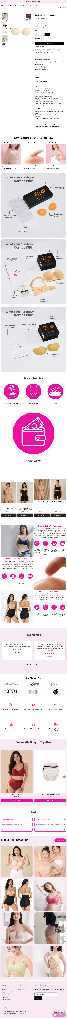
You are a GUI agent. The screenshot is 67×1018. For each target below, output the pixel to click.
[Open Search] (55, 7)
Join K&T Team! (5, 1001)
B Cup (42, 34)
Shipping (4, 996)
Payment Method (6, 999)
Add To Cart (9, 515)
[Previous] (10, 28)
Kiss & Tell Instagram (14, 839)
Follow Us (59, 840)
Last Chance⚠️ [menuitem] (19, 5)
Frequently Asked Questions (9, 991)
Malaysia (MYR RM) (59, 1012)
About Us (4, 989)
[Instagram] (5, 1008)
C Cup (47, 34)
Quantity (37, 38)
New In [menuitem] (2, 5)
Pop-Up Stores (5, 994)
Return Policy (5, 997)
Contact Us (4, 992)
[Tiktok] (7, 1008)
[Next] (30, 28)
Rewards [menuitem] (3, 9)
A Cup (37, 34)
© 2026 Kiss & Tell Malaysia (8, 1011)
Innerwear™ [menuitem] (9, 5)
